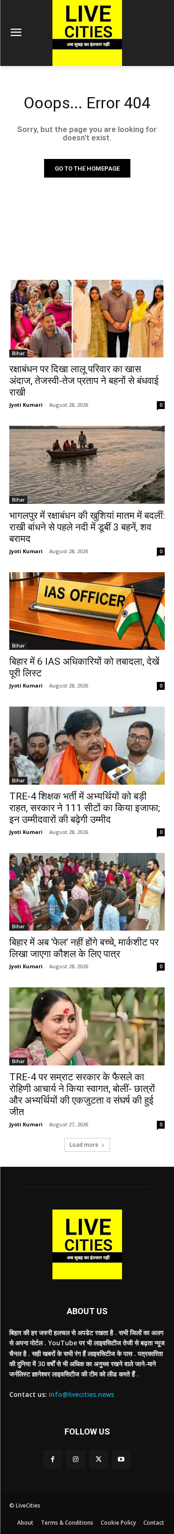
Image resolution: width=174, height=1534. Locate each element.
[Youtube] (121, 1459)
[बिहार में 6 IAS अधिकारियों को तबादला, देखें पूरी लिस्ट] (87, 611)
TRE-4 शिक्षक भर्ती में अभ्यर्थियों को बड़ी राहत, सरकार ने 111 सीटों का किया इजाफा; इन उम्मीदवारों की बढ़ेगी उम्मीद (84, 808)
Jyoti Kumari (26, 404)
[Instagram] (75, 1459)
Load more (84, 1145)
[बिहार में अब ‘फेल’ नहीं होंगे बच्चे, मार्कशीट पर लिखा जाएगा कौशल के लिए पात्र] (87, 892)
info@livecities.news (81, 1394)
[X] (99, 1459)
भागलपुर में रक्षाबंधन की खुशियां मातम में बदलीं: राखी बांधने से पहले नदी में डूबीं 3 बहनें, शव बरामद (87, 527)
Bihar (18, 353)
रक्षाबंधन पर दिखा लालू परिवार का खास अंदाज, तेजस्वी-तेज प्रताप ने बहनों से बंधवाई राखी (84, 381)
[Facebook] (53, 1459)
